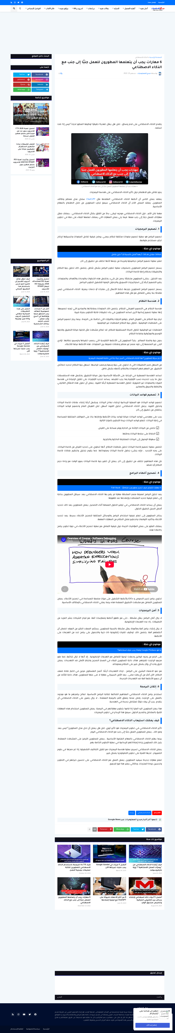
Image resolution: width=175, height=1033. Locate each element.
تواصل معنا (152, 2)
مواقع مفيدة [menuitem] (64, 8)
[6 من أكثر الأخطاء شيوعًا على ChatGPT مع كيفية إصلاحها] (109, 886)
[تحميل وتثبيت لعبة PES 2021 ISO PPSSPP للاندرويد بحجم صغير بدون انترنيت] (42, 163)
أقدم (60, 997)
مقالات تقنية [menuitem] (104, 8)
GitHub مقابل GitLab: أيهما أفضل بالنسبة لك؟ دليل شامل (136, 254)
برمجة (132, 813)
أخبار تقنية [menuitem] (144, 8)
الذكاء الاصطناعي (141, 57)
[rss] (11, 3)
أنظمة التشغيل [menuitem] (129, 8)
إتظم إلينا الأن (151, 1025)
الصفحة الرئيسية (156, 57)
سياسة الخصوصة (33, 1029)
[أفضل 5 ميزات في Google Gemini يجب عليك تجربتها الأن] (109, 854)
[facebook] (22, 3)
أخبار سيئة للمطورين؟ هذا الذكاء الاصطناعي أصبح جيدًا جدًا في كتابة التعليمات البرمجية (125, 358)
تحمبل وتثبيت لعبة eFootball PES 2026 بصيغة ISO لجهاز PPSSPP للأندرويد (40, 284)
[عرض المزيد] (89, 829)
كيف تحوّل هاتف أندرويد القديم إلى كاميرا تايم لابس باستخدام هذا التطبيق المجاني (22, 284)
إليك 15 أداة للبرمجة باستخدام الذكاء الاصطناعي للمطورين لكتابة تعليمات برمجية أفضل (74, 867)
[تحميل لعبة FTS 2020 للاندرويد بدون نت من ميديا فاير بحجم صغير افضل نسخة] (42, 131)
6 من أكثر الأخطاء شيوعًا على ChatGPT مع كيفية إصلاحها (113, 898)
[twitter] (18, 3)
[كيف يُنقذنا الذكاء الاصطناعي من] (145, 854)
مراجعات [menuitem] (91, 8)
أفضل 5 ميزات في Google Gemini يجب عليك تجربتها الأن (111, 866)
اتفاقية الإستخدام (17, 1029)
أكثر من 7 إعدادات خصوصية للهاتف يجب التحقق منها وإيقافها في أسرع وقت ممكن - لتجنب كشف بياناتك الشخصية (41, 316)
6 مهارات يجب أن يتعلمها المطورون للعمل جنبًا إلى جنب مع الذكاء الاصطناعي (74, 900)
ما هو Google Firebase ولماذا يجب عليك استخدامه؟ (139, 650)
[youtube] (24, 1014)
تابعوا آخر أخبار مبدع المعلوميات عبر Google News (132, 820)
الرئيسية (161, 2)
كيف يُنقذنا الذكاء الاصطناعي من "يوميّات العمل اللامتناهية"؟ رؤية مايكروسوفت (147, 867)
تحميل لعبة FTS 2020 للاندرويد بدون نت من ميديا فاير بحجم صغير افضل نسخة (25, 132)
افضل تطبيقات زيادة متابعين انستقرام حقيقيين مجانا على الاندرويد (25, 148)
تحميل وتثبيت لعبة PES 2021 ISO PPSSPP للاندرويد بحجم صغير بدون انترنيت (24, 163)
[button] (20, 8)
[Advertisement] (87, 33)
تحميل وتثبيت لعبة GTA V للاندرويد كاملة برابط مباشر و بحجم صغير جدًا (31, 114)
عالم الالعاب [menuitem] (50, 8)
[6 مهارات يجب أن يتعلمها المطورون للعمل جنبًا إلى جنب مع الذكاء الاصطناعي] (73, 886)
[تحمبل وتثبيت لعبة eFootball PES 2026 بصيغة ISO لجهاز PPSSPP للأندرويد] (40, 271)
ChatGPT (90, 199)
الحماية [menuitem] (116, 8)
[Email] (94, 829)
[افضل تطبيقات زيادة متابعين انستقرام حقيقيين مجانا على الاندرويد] (42, 147)
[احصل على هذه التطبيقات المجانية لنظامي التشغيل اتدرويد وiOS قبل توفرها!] (21, 301)
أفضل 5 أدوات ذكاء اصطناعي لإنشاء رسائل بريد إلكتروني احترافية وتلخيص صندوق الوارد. (145, 900)
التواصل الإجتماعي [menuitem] (34, 8)
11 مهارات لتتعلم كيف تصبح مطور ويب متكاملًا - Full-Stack (136, 488)
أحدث (159, 997)
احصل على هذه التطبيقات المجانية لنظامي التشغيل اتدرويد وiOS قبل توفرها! (22, 314)
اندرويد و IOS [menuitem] (78, 8)
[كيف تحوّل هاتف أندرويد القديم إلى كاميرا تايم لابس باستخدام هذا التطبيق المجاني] (21, 271)
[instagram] (15, 3)
